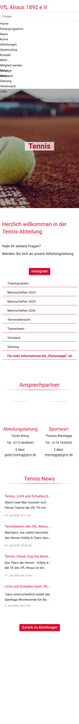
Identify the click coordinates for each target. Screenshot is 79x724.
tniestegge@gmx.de (59, 455)
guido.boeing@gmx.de (20, 455)
